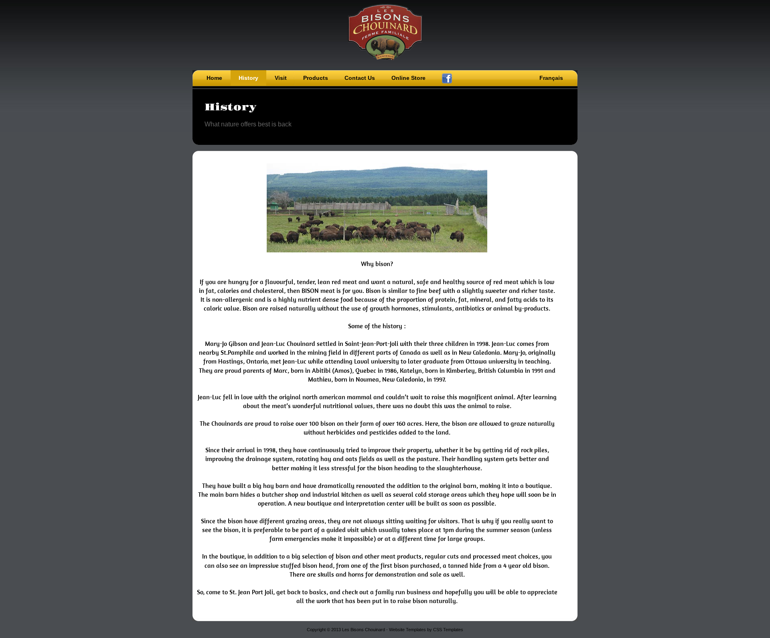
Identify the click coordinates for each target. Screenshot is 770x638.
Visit (281, 78)
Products (315, 78)
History (248, 78)
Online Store (408, 78)
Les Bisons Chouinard (385, 32)
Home (214, 78)
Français (551, 78)
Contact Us (359, 78)
